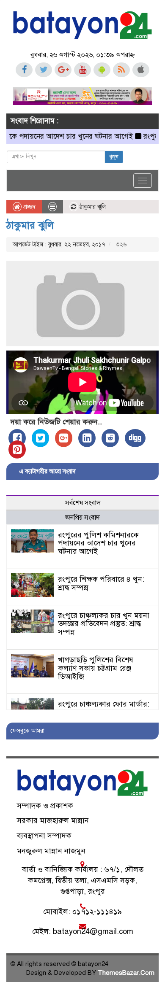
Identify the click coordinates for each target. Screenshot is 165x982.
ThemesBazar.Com (126, 973)
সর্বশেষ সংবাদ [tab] (82, 503)
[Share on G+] (63, 438)
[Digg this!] (135, 438)
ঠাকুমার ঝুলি (30, 225)
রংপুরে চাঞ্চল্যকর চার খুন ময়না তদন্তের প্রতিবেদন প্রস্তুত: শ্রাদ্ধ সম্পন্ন (103, 624)
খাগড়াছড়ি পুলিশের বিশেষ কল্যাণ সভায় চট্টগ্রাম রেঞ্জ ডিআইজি (95, 668)
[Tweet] (40, 438)
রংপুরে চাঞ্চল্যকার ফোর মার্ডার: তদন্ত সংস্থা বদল (103, 708)
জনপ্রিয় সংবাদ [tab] (82, 517)
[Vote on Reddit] (110, 438)
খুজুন (113, 157)
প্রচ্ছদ (29, 206)
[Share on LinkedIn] (87, 438)
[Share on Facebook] (17, 438)
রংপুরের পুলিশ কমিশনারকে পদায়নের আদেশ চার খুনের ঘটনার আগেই (98, 543)
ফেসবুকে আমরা (27, 730)
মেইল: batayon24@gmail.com (82, 931)
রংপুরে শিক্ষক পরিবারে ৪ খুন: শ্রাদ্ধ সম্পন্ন (101, 583)
